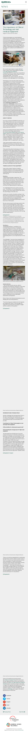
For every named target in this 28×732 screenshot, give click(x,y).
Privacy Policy (21, 730)
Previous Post (7, 711)
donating (10, 689)
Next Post (21, 711)
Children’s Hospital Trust (10, 680)
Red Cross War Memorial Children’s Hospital (13, 71)
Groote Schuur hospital (10, 132)
